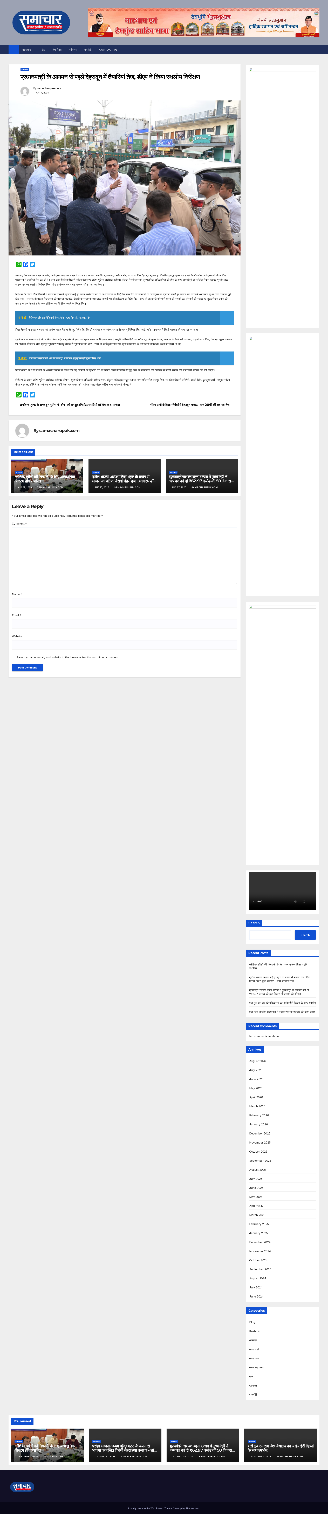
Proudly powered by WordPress (145, 1508)
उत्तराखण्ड (27, 49)
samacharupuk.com (49, 88)
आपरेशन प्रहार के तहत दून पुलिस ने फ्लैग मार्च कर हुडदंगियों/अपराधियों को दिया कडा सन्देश (70, 405)
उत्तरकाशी (254, 1349)
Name (17, 594)
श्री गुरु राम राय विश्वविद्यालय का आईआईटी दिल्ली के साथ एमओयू (282, 1003)
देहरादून (253, 1385)
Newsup (177, 1508)
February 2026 (259, 1115)
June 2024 (256, 1296)
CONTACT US (108, 49)
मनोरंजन (73, 49)
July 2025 (255, 1178)
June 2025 (256, 1187)
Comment (19, 523)
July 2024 (256, 1287)
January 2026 (258, 1124)
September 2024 (260, 1269)
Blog (252, 1322)
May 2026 (256, 1088)
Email (16, 615)
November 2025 (260, 1142)
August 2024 (257, 1278)
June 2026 (256, 1079)
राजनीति (88, 49)
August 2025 (257, 1169)
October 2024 (258, 1260)
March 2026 (257, 1106)
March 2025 (257, 1215)
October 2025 (258, 1151)
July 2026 (256, 1070)
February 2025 (259, 1224)
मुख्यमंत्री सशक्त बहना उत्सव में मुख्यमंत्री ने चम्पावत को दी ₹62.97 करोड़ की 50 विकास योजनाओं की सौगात (200, 481)
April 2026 (256, 1097)
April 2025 (256, 1206)
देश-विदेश (57, 49)
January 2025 (258, 1233)
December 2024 (260, 1242)
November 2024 (260, 1251)
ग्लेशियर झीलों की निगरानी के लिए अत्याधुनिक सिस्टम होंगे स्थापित (45, 478)
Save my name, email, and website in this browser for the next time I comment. (67, 657)
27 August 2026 (28, 1456)
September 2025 (260, 1160)
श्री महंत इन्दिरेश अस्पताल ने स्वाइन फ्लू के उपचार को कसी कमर (282, 1012)
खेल (43, 49)
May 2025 (255, 1197)
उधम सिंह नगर (256, 1367)
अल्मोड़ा (253, 1340)
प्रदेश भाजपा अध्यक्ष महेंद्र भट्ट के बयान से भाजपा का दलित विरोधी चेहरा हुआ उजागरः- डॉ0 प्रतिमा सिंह (124, 481)
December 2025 (259, 1133)
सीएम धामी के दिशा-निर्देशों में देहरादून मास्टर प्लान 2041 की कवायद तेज (189, 405)
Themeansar (192, 1508)
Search (254, 923)
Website (17, 636)
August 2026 (257, 1061)
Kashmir (254, 1331)
